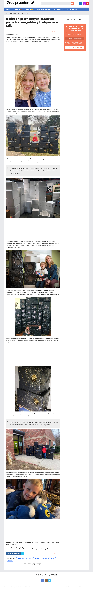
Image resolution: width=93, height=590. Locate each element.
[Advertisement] (33, 54)
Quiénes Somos (73, 586)
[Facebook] (42, 580)
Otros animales (43, 9)
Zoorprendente (7, 586)
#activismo (45, 558)
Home (5, 13)
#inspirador (10, 560)
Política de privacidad (84, 586)
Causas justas (12, 13)
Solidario (57, 9)
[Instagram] (46, 580)
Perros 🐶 (18, 9)
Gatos (19, 13)
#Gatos (29, 558)
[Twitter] (49, 580)
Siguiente (54, 31)
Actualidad (71, 9)
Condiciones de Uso (63, 586)
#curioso (52, 558)
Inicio (8, 9)
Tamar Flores (10, 34)
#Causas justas (21, 558)
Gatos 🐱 (29, 9)
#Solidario (37, 558)
